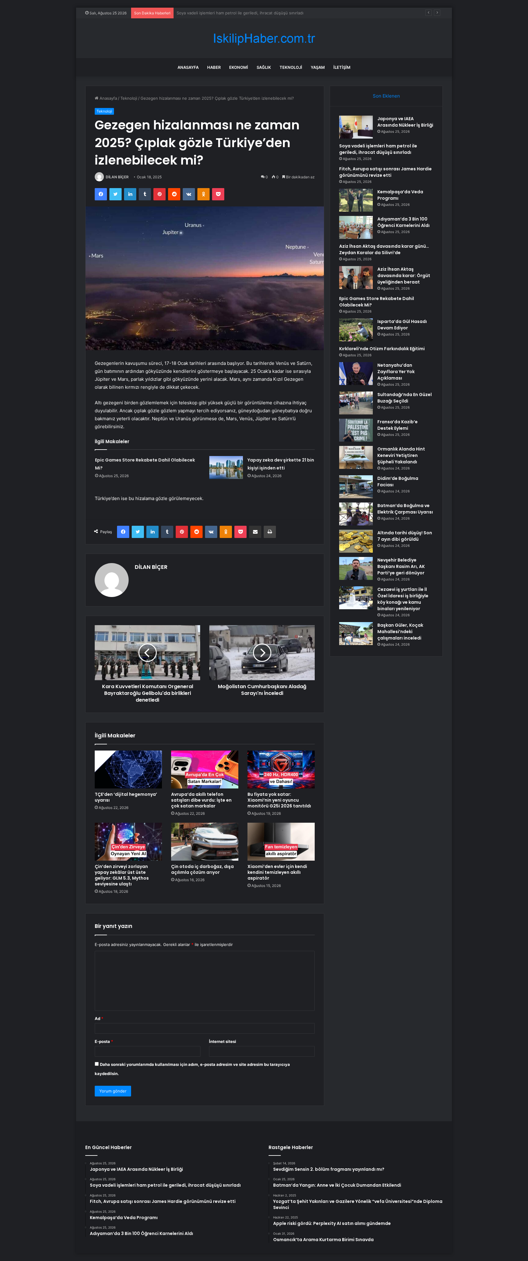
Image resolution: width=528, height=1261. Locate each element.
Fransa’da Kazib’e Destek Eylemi (397, 425)
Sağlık (264, 67)
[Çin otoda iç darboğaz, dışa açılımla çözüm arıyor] (204, 842)
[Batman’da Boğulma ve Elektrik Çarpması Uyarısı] (356, 514)
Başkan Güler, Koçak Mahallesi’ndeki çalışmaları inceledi (400, 631)
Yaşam (318, 67)
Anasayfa (188, 67)
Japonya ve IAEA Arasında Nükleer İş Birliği (405, 122)
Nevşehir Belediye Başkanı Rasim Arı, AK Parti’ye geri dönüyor (401, 566)
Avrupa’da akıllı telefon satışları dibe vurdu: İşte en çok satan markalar (201, 800)
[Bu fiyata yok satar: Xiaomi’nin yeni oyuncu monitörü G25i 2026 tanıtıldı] (281, 769)
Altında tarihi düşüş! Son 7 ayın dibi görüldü (404, 536)
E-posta (104, 1041)
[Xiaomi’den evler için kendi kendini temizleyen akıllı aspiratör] (281, 842)
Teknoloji (291, 67)
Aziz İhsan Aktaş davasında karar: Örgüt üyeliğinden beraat (403, 275)
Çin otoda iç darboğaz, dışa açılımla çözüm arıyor (202, 869)
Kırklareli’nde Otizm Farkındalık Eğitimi (382, 349)
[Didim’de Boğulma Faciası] (356, 486)
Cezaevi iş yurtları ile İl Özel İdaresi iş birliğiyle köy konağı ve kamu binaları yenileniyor (402, 599)
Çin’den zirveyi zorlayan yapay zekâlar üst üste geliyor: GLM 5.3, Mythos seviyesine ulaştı (122, 875)
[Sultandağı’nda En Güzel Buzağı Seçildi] (356, 402)
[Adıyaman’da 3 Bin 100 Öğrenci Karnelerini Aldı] (356, 227)
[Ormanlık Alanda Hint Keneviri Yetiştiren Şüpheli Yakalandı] (356, 457)
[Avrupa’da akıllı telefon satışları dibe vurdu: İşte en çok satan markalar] (204, 769)
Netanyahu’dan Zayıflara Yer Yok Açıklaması (396, 371)
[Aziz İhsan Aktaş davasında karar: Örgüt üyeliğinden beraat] (356, 277)
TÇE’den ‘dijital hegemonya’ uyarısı (126, 797)
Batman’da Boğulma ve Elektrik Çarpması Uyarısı (405, 509)
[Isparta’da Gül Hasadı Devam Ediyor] (356, 329)
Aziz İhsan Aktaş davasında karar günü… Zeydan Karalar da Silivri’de (384, 249)
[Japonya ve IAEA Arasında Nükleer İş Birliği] (356, 127)
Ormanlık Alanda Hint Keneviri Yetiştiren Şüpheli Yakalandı (401, 455)
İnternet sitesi (222, 1041)
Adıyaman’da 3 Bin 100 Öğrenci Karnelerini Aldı (403, 222)
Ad (99, 1018)
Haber (214, 67)
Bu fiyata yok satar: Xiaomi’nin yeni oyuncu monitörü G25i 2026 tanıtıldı (279, 800)
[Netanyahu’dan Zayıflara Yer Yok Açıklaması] (356, 373)
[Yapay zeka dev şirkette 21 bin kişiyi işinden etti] (226, 467)
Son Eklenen (386, 96)
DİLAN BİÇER (117, 177)
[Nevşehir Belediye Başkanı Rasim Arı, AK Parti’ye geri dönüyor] (356, 568)
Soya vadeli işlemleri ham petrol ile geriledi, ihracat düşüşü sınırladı (378, 149)
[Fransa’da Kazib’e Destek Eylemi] (356, 430)
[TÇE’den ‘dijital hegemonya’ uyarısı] (128, 769)
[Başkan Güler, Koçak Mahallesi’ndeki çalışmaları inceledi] (356, 633)
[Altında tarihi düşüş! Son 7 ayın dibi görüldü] (356, 541)
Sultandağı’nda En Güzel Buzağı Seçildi (404, 397)
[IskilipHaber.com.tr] (264, 38)
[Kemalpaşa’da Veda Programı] (356, 200)
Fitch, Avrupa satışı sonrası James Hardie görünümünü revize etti (239, 12)
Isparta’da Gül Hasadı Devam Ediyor (402, 324)
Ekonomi (238, 67)
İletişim (341, 67)
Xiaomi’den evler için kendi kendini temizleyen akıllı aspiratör (277, 872)
